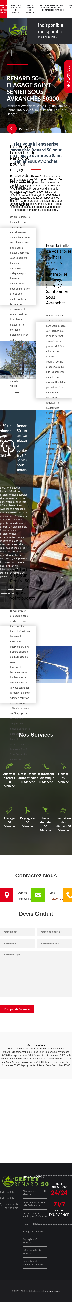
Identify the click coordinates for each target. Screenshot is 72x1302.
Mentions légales (52, 1291)
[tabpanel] (13, 501)
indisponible (50, 25)
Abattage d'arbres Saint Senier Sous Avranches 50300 (36, 1055)
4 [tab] (4, 593)
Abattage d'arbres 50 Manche (16, 9)
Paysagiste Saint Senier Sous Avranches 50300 (45, 1065)
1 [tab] (4, 589)
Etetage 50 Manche (59, 7)
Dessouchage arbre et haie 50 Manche (45, 7)
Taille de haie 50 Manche (30, 9)
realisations (68, 76)
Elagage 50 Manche (33, 1224)
